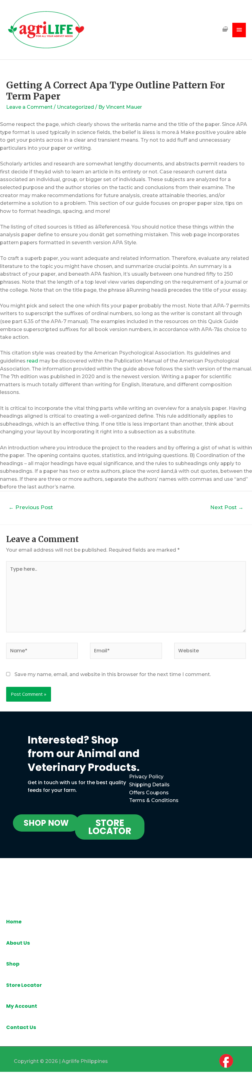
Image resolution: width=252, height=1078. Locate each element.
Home (14, 921)
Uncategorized (75, 107)
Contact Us (21, 1027)
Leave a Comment (29, 107)
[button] (46, 823)
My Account (21, 1006)
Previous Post (31, 507)
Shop (12, 963)
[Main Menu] (239, 30)
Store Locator (24, 985)
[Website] (210, 652)
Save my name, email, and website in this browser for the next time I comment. (112, 674)
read (32, 361)
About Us (18, 942)
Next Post (226, 507)
